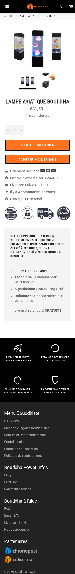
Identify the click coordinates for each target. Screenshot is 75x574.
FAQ (7, 509)
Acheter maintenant (37, 159)
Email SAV (11, 516)
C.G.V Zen (11, 421)
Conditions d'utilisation (21, 449)
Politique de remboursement (24, 456)
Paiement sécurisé (17, 489)
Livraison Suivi (15, 523)
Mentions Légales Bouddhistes (26, 428)
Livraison (11, 482)
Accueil (9, 16)
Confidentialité (14, 442)
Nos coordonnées (17, 529)
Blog (7, 475)
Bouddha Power (25, 571)
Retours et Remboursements (25, 435)
